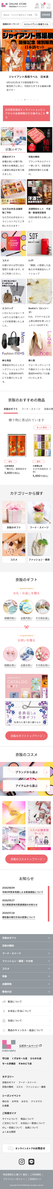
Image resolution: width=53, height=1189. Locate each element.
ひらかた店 (35, 1058)
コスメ (19, 1086)
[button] (2, 50)
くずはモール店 (19, 1058)
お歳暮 (5, 1105)
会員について (31, 1127)
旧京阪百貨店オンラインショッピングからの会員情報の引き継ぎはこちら (25, 113)
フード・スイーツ (27, 1082)
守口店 (5, 1058)
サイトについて (10, 1118)
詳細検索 (46, 14)
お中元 (15, 1101)
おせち (24, 1101)
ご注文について (10, 1123)
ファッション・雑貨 (36, 1086)
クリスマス (36, 1101)
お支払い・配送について (33, 1123)
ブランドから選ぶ (26, 772)
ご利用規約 (35, 1174)
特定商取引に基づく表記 (15, 1174)
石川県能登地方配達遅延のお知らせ (20, 904)
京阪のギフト (8, 1082)
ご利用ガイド (9, 1113)
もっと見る (42, 427)
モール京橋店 (8, 1063)
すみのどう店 (25, 1063)
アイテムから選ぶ (26, 786)
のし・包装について (12, 1127)
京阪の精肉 (8, 945)
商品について (27, 1118)
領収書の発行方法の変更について (18, 917)
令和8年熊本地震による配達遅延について (22, 891)
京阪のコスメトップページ (26, 859)
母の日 (5, 1101)
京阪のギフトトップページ (26, 736)
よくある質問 (8, 1131)
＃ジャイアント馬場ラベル (36, 24)
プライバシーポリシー (14, 1179)
